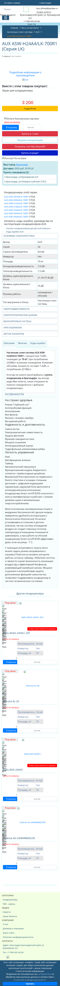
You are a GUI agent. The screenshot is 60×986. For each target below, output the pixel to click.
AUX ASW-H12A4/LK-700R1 (16, 203)
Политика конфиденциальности (18, 937)
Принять (30, 983)
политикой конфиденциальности (30, 980)
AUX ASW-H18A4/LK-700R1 (16, 206)
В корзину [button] (11, 127)
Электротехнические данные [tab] (20, 314)
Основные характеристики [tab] (18, 235)
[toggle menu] (5, 18)
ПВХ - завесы (9, 904)
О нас (5, 924)
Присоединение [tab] (12, 327)
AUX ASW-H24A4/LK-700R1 (16, 210)
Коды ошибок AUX (14, 231)
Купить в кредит (30, 152)
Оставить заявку (12, 3)
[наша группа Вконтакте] (4, 957)
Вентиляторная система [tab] (17, 321)
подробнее (30, 108)
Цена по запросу (12, 122)
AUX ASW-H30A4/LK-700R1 (16, 213)
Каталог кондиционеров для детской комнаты (28, 228)
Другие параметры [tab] (13, 333)
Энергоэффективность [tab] (16, 308)
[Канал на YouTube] (7, 957)
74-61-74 (31, 24)
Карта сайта (9, 932)
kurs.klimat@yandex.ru (47, 8)
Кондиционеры (10, 899)
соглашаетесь (44, 974)
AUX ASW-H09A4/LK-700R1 (16, 200)
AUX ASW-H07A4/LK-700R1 (16, 196)
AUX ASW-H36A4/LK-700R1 (16, 216)
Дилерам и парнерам (13, 928)
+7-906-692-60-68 (31, 21)
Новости (7, 912)
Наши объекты (10, 916)
